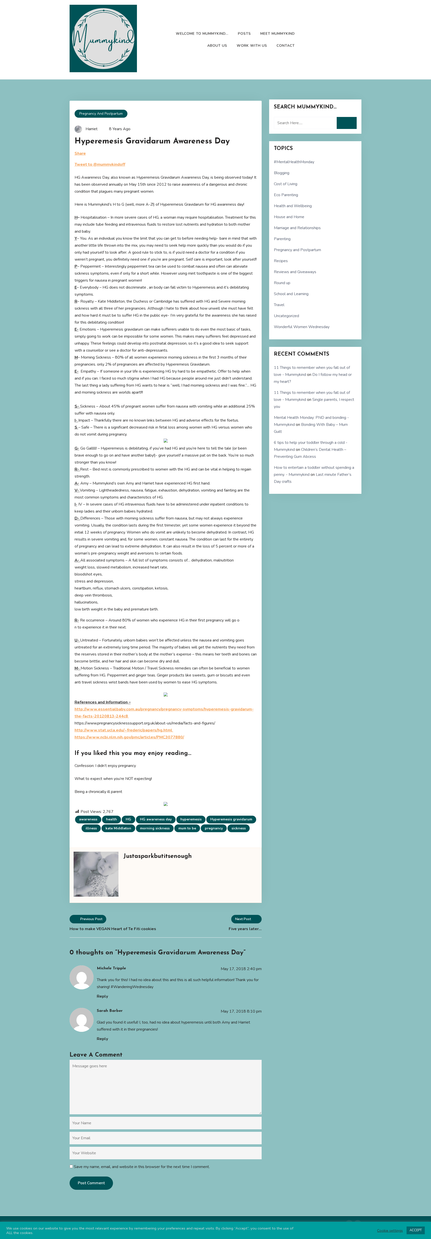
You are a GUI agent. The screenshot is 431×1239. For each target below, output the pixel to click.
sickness (238, 828)
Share (80, 153)
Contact (286, 45)
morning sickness (155, 828)
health (111, 819)
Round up (282, 283)
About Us (217, 45)
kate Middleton (118, 828)
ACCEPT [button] (416, 1230)
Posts (244, 33)
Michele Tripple (111, 968)
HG (128, 819)
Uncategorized (286, 316)
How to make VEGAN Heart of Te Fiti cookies (113, 929)
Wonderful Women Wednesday (301, 327)
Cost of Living (285, 184)
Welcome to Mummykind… (202, 33)
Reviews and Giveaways (295, 272)
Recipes (281, 261)
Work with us (252, 45)
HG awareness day (156, 819)
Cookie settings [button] (390, 1230)
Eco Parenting (286, 195)
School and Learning (291, 294)
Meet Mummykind (277, 33)
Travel (279, 305)
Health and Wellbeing (293, 206)
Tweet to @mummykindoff (100, 164)
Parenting (282, 239)
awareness (88, 819)
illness (91, 828)
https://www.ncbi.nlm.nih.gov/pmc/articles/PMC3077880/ (129, 737)
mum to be (187, 828)
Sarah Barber (110, 1011)
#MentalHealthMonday (294, 162)
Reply (102, 996)
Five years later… (245, 929)
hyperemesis (191, 819)
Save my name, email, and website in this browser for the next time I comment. (142, 1167)
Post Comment (91, 1183)
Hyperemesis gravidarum (231, 819)
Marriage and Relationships (297, 228)
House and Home (289, 217)
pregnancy (214, 828)
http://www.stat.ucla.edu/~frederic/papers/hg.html (124, 730)
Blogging (281, 173)
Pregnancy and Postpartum (101, 113)
